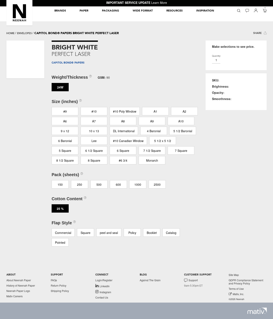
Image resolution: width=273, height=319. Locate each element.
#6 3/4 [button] (123, 160)
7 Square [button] (181, 150)
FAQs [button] (54, 280)
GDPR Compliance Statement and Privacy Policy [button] (246, 281)
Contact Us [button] (101, 297)
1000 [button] (137, 184)
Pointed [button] (60, 242)
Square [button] (85, 233)
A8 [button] (123, 121)
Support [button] (193, 280)
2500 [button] (157, 184)
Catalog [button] (171, 233)
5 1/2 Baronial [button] (182, 131)
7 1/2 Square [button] (152, 150)
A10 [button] (181, 121)
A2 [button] (184, 111)
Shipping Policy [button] (60, 290)
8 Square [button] (94, 160)
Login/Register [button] (103, 280)
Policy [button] (132, 233)
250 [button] (79, 184)
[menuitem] (60, 10)
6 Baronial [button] (65, 141)
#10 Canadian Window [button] (128, 141)
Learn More (159, 2)
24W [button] (60, 87)
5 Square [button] (65, 150)
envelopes (24, 33)
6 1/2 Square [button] (94, 150)
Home (10, 33)
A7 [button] (94, 121)
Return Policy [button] (58, 285)
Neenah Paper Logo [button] (18, 290)
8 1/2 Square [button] (65, 160)
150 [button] (60, 184)
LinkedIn (105, 286)
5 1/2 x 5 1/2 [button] (162, 141)
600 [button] (118, 184)
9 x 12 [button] (65, 131)
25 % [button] (60, 208)
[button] (19, 13)
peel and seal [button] (109, 233)
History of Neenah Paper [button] (20, 285)
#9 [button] (65, 111)
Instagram (105, 292)
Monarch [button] (152, 160)
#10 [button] (94, 111)
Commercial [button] (63, 233)
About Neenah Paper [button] (18, 280)
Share (258, 33)
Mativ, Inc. (238, 294)
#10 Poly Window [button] (124, 111)
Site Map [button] (234, 274)
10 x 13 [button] (94, 131)
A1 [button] (155, 111)
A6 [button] (65, 121)
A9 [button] (152, 121)
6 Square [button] (123, 150)
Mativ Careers (14, 296)
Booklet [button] (152, 233)
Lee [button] (94, 141)
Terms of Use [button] (236, 288)
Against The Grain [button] (150, 280)
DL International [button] (124, 131)
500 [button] (99, 184)
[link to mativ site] (257, 311)
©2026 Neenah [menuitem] (236, 299)
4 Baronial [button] (154, 131)
